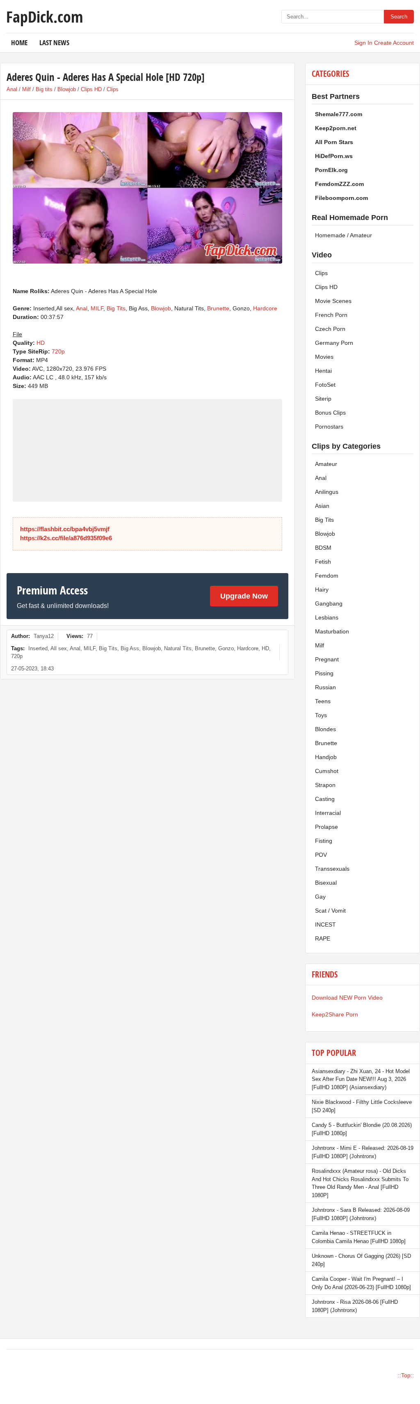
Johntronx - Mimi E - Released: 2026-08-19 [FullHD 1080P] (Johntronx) (362, 1152)
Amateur (326, 464)
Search (398, 17)
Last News (54, 42)
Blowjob (66, 89)
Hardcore (265, 308)
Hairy (322, 589)
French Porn (331, 315)
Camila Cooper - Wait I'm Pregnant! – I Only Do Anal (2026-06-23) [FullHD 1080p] (361, 1283)
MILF (97, 308)
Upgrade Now (244, 596)
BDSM (323, 547)
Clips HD (91, 89)
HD (41, 343)
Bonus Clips (330, 412)
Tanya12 (44, 636)
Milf (26, 89)
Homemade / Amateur (343, 235)
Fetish (323, 561)
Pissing (324, 673)
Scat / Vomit (330, 910)
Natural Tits (178, 648)
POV (321, 854)
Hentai (323, 370)
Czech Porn (330, 329)
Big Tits (116, 308)
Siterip (323, 398)
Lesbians (326, 617)
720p (58, 351)
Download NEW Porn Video (347, 997)
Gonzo (226, 648)
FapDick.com (44, 16)
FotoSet (325, 384)
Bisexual (326, 882)
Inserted (38, 648)
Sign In (363, 42)
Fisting (323, 840)
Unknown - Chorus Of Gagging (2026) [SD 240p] (361, 1260)
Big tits (44, 89)
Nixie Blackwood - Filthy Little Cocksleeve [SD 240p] (362, 1106)
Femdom (326, 575)
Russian (325, 687)
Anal (12, 89)
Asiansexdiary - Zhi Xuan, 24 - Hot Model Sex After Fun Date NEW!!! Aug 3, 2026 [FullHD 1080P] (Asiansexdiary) (361, 1079)
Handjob (326, 757)
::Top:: (406, 1375)
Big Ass (130, 648)
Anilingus (326, 492)
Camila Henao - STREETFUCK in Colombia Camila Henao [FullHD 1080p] (359, 1237)
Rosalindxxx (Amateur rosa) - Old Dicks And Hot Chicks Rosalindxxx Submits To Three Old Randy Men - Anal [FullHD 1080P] (360, 1183)
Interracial (328, 813)
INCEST (325, 924)
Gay (320, 896)
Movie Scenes (333, 301)
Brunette (218, 308)
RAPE (322, 938)
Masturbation (332, 631)
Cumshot (326, 771)
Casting (325, 799)
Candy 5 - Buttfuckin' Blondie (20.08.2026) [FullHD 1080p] (362, 1129)
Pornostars (329, 426)
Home (19, 42)
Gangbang (328, 603)
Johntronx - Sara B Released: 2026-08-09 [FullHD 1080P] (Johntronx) (361, 1214)
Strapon (325, 785)
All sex (58, 648)
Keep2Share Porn (335, 1014)
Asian (322, 505)
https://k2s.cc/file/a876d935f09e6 (66, 538)
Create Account (394, 42)
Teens (323, 701)
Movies (324, 356)
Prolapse (326, 827)
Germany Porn (334, 343)
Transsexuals (332, 868)
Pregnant (327, 659)
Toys (321, 715)
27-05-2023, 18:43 (32, 668)
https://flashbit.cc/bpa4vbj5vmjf (65, 528)
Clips (113, 89)
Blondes (325, 729)
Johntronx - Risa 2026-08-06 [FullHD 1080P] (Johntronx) (355, 1306)
